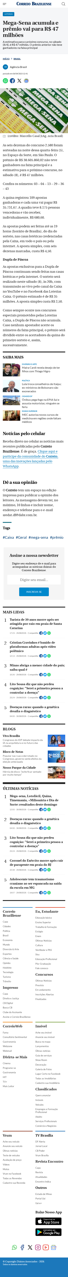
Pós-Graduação (43, 963)
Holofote (7, 967)
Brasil (17, 58)
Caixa (9, 537)
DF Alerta (40, 1141)
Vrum (7, 1135)
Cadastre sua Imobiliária (47, 1083)
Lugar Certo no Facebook (48, 1073)
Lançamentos (42, 1046)
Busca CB (7, 1007)
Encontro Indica (43, 1181)
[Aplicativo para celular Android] (48, 1232)
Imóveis (39, 1100)
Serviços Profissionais (46, 1121)
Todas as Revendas (12, 1178)
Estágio (39, 931)
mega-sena (39, 537)
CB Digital (8, 1003)
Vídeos (6, 1164)
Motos (6, 1169)
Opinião (6, 963)
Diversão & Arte (11, 949)
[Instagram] (38, 1248)
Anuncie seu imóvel (45, 1037)
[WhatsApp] (5, 82)
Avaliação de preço (12, 1159)
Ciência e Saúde (10, 958)
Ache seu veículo (11, 1141)
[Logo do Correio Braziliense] (34, 4)
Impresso (10, 988)
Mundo (6, 944)
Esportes (7, 954)
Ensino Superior (43, 922)
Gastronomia (9, 1041)
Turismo (7, 976)
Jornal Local (41, 1146)
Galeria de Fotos (43, 1069)
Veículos (39, 1104)
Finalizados (40, 999)
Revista (39, 1172)
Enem (38, 936)
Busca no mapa (42, 1041)
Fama (5, 1032)
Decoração (40, 1064)
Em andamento (43, 989)
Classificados (46, 1089)
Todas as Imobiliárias (45, 1078)
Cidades (7, 926)
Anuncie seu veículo (12, 1146)
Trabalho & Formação (46, 927)
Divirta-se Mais (15, 1057)
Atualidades (41, 1177)
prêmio (57, 537)
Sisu (37, 954)
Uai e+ (38, 1203)
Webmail (7, 1050)
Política (6, 931)
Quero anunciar (43, 1095)
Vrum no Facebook (12, 1173)
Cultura (39, 945)
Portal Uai (40, 1198)
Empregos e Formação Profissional (46, 1110)
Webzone (7, 1046)
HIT (5, 1077)
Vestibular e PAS (43, 950)
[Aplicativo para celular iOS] (48, 1221)
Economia (8, 940)
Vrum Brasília (42, 1155)
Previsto (39, 985)
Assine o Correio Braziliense (17, 1016)
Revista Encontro (49, 1161)
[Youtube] (46, 1248)
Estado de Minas (43, 1194)
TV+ (5, 1081)
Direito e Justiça (11, 998)
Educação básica (43, 917)
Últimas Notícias (43, 940)
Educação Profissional (46, 959)
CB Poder (40, 1150)
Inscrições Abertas (44, 994)
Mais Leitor (8, 1086)
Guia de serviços (43, 1055)
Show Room (41, 1060)
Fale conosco (41, 968)
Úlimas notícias (42, 1050)
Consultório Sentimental (15, 1037)
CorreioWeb (12, 1026)
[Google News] (26, 82)
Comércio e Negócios (45, 1126)
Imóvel (41, 1026)
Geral (22, 537)
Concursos (44, 975)
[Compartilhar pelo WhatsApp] (49, 634)
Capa (5, 921)
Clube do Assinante (12, 1012)
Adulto (38, 1116)
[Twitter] (19, 82)
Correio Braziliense (12, 914)
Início (6, 58)
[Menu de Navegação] (5, 4)
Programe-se (9, 1068)
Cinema (6, 1063)
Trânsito (7, 981)
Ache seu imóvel (43, 1032)
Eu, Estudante (46, 912)
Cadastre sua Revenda (14, 1182)
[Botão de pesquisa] (63, 4)
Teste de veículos (11, 1155)
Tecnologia (8, 972)
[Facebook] (12, 82)
